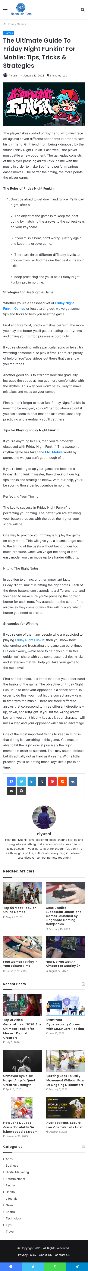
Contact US (62, 1255)
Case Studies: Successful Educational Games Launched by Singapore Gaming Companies (64, 916)
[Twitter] (21, 781)
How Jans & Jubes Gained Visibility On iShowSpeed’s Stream (20, 1127)
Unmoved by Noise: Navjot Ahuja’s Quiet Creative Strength (19, 1080)
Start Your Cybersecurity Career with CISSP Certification (65, 1024)
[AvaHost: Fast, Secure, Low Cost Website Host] (65, 1107)
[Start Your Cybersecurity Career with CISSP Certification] (65, 1005)
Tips (9, 1225)
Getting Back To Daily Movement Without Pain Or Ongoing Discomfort (65, 1080)
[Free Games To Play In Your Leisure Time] (22, 947)
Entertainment (15, 1178)
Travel (10, 1231)
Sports (10, 1211)
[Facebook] (11, 781)
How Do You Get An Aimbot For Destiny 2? (63, 964)
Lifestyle (12, 1198)
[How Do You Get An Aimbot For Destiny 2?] (65, 947)
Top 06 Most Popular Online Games (19, 910)
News (9, 1205)
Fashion (11, 1185)
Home (10, 24)
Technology (14, 1218)
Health (10, 1192)
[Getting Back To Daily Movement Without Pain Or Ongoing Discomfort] (65, 1060)
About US (45, 1255)
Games (21, 24)
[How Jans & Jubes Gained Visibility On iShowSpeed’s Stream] (22, 1107)
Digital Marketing (17, 1172)
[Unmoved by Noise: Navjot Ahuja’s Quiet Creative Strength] (22, 1060)
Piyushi (13, 75)
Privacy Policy (27, 1255)
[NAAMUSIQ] (21, 9)
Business (12, 1165)
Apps (9, 1159)
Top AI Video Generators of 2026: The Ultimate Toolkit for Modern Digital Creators (22, 1029)
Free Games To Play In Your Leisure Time (20, 964)
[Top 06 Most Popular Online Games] (22, 893)
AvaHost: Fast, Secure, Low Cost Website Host (64, 1125)
